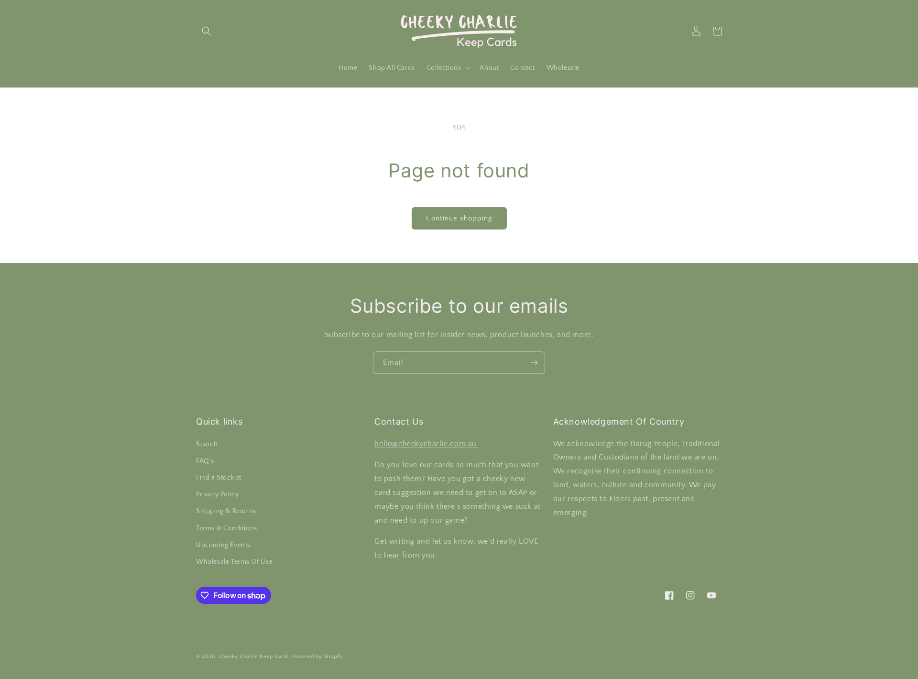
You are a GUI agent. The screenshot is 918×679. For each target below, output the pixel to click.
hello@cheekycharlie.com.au (425, 443)
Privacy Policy (217, 494)
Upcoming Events (223, 545)
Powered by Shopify (317, 656)
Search (207, 444)
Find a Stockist (218, 478)
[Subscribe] (534, 362)
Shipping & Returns (226, 511)
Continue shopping (459, 218)
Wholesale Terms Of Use (234, 562)
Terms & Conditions (226, 528)
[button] (206, 31)
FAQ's (205, 461)
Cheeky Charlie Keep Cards (254, 656)
